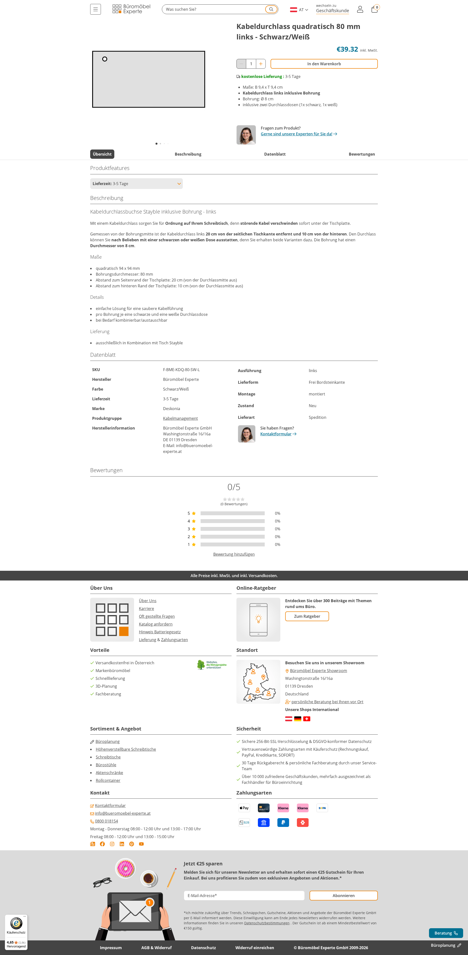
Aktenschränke (109, 772)
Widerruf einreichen (254, 947)
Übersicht (102, 154)
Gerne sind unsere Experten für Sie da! (296, 134)
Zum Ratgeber (307, 616)
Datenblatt (275, 154)
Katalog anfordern (156, 624)
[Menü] (95, 9)
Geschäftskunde (332, 10)
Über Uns (147, 600)
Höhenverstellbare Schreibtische (126, 749)
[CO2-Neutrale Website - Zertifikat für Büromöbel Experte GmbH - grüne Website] (212, 665)
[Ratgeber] (92, 844)
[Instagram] (112, 844)
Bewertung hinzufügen (234, 554)
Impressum (111, 947)
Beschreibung (188, 154)
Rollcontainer (108, 780)
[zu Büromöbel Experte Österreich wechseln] (288, 718)
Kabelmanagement (180, 418)
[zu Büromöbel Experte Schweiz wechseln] (306, 718)
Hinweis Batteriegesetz (160, 632)
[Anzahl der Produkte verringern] (241, 64)
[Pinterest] (131, 844)
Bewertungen (362, 154)
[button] (220, 9)
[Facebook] (102, 844)
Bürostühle (106, 765)
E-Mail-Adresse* (202, 895)
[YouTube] (141, 844)
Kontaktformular (276, 434)
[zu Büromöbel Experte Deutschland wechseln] (297, 718)
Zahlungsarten (174, 639)
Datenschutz (203, 947)
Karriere (146, 608)
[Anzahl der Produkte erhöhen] (261, 64)
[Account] (360, 9)
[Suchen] (271, 9)
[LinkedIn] (121, 844)
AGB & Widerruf (156, 947)
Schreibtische (108, 757)
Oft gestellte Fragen (157, 616)
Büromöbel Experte (181, 428)
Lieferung (147, 639)
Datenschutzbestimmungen (267, 923)
